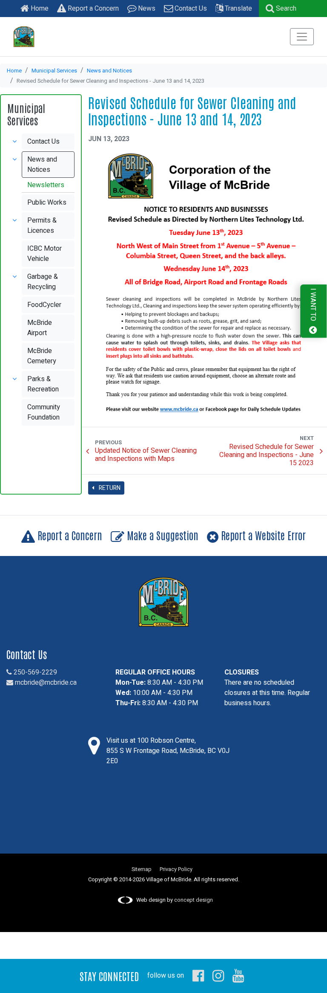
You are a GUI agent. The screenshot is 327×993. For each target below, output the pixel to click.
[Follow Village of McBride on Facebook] (198, 975)
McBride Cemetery (41, 356)
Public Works (46, 202)
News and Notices (109, 71)
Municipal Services (54, 71)
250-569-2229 (34, 672)
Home (39, 8)
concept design (193, 900)
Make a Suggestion (161, 534)
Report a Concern (92, 8)
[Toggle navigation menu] (302, 36)
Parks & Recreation (43, 384)
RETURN (109, 487)
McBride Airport (39, 328)
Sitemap (142, 869)
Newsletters (45, 185)
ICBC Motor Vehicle (44, 253)
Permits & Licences (42, 225)
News (145, 8)
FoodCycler (44, 305)
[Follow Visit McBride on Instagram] (218, 975)
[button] (281, 8)
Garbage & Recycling (42, 282)
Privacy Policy (176, 869)
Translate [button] (237, 8)
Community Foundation (43, 412)
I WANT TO (313, 305)
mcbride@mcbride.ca (45, 682)
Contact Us (190, 8)
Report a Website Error (262, 534)
